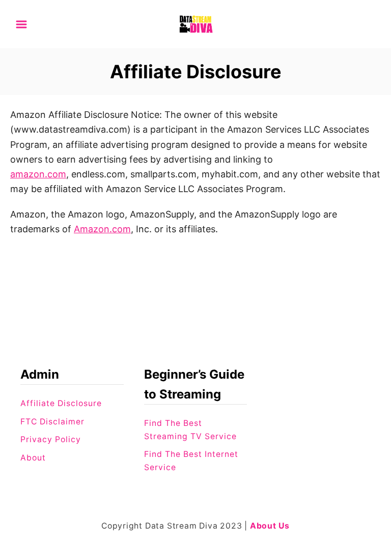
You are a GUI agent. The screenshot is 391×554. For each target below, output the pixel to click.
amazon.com (38, 174)
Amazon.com (102, 229)
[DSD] (195, 23)
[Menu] (21, 24)
